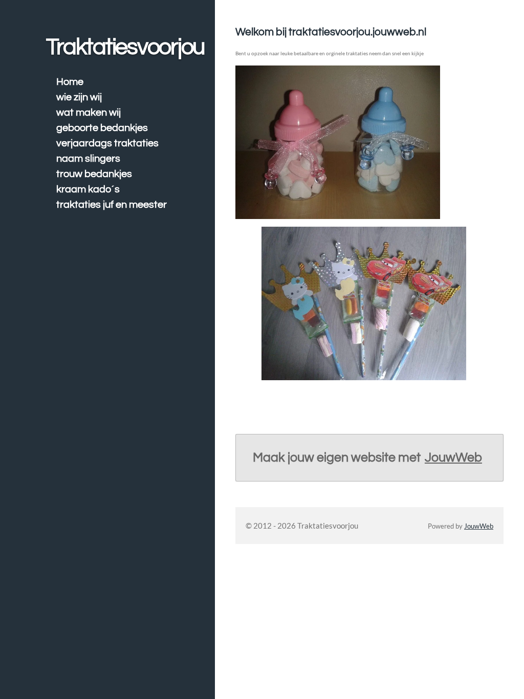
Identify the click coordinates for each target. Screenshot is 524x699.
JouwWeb (453, 457)
